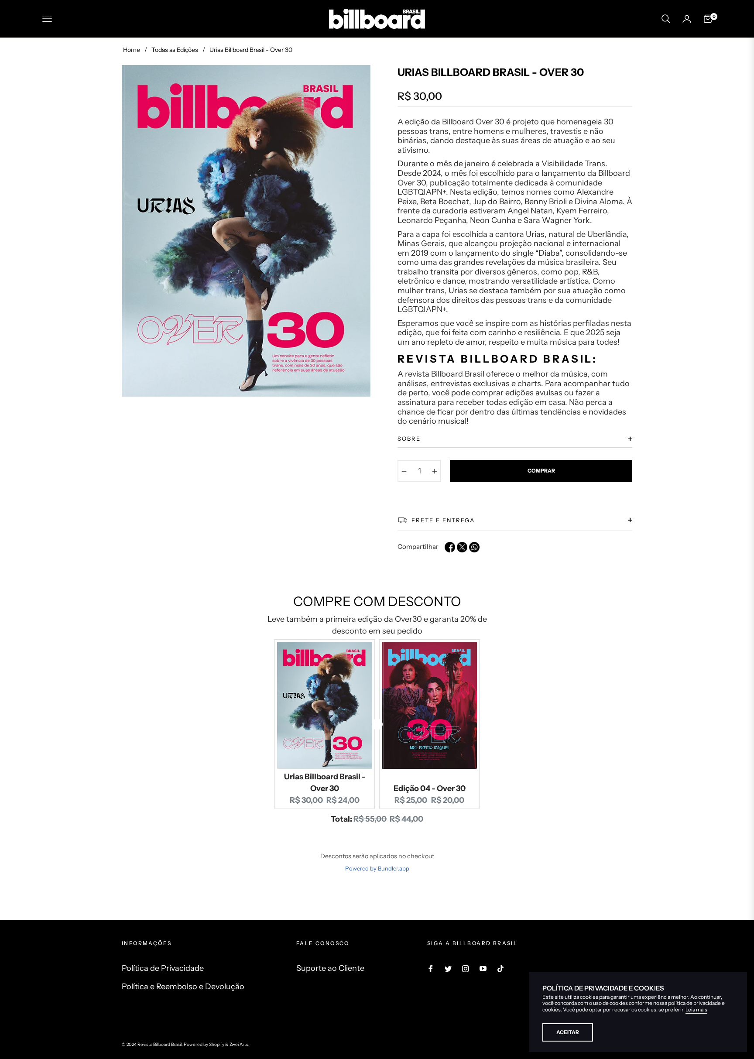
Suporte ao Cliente (330, 968)
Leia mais (696, 1009)
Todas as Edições (174, 50)
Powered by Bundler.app (377, 868)
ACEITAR (567, 1032)
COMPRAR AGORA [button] (377, 829)
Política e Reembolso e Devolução (183, 986)
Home (131, 50)
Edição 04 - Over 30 (430, 788)
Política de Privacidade (163, 968)
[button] (665, 19)
